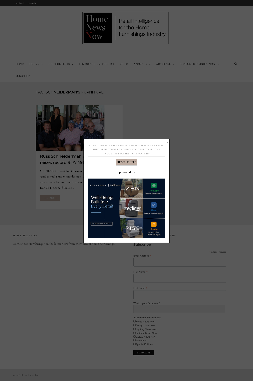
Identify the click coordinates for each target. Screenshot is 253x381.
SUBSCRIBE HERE (126, 162)
